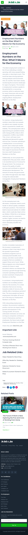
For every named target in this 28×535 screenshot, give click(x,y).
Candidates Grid (5, 490)
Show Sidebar (6, 19)
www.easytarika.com (9, 336)
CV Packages (4, 482)
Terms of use (4, 445)
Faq (17, 445)
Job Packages (4, 504)
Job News (8, 7)
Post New (3, 497)
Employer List (4, 499)
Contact (21, 445)
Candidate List (4, 488)
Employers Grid (4, 501)
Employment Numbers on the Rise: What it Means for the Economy (13, 383)
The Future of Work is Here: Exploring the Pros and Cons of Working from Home (13, 418)
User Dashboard (5, 479)
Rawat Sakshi (7, 46)
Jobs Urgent (4, 486)
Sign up (14, 525)
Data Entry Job (17, 326)
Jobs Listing (4, 506)
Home (2, 7)
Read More (5, 430)
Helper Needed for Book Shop (11, 357)
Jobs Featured (4, 484)
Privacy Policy (11, 445)
